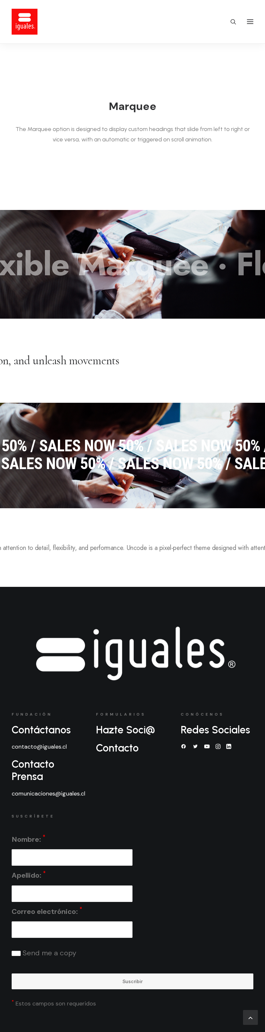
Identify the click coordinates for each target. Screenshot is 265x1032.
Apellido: (29, 875)
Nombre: (28, 839)
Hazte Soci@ (125, 730)
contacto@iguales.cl (39, 747)
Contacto (117, 748)
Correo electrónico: (47, 911)
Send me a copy (48, 953)
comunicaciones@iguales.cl (48, 793)
